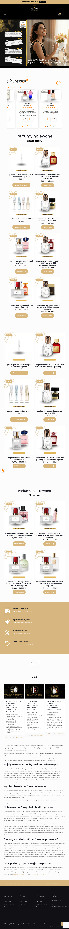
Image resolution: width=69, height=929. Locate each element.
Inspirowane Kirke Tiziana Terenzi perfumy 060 (48, 220)
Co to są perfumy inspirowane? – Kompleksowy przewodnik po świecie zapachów (54, 705)
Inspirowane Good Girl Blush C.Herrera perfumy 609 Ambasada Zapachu (50, 535)
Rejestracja (7, 907)
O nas (37, 907)
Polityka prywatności (42, 904)
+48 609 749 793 (37, 883)
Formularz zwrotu (25, 907)
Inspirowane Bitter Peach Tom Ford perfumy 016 (21, 306)
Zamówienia (7, 901)
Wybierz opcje (47, 185)
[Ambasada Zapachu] (34, 8)
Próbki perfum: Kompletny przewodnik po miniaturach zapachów (32, 705)
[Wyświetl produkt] (28, 153)
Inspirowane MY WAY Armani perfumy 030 (21, 262)
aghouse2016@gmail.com (54, 883)
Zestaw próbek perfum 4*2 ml (21, 219)
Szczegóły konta (9, 904)
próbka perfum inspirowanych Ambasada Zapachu (21, 176)
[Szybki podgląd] (28, 157)
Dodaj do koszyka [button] (21, 185)
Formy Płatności (24, 901)
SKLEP (42, 2)
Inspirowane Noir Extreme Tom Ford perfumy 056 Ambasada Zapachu (48, 307)
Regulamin (39, 901)
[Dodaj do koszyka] (30, 149)
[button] (57, 83)
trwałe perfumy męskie (37, 874)
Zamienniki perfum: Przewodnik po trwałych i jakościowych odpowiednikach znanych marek (13, 706)
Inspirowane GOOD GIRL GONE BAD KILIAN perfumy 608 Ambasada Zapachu (49, 584)
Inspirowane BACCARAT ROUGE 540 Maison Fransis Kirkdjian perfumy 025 (47, 177)
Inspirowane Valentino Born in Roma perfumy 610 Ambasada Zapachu (19, 534)
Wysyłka (22, 904)
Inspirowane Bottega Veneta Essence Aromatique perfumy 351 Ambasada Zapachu (19, 584)
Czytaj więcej (18, 737)
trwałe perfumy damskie (20, 874)
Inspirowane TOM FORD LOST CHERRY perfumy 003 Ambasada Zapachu (47, 263)
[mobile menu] (5, 14)
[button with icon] (31, 662)
